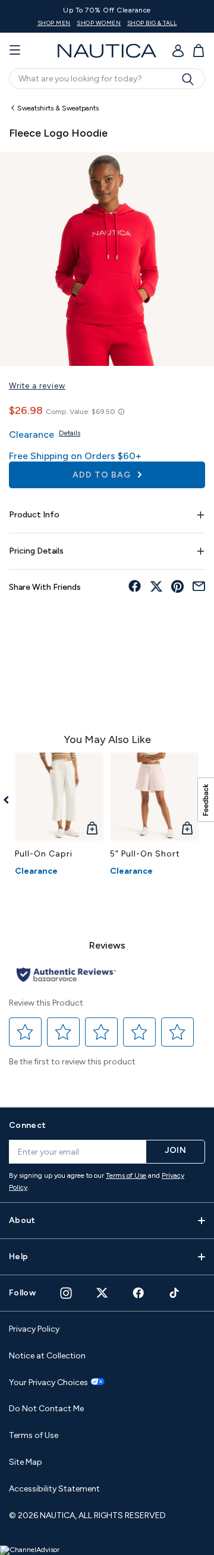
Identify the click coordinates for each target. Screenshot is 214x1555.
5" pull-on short (145, 854)
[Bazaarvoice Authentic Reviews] (66, 975)
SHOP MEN (54, 23)
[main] (107, 596)
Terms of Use (126, 1175)
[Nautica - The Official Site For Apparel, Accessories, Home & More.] (107, 50)
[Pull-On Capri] (59, 796)
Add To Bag (103, 475)
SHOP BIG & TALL (152, 23)
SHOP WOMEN (99, 23)
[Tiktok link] (175, 1292)
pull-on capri (44, 854)
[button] (26, 1031)
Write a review (37, 385)
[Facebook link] (138, 1292)
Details (69, 433)
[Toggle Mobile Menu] (15, 50)
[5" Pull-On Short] (155, 796)
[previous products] (10, 800)
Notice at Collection (47, 1356)
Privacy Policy (34, 1329)
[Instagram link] (66, 1293)
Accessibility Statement (54, 1489)
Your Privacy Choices (48, 1383)
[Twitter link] (102, 1293)
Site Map (25, 1462)
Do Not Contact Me (46, 1409)
